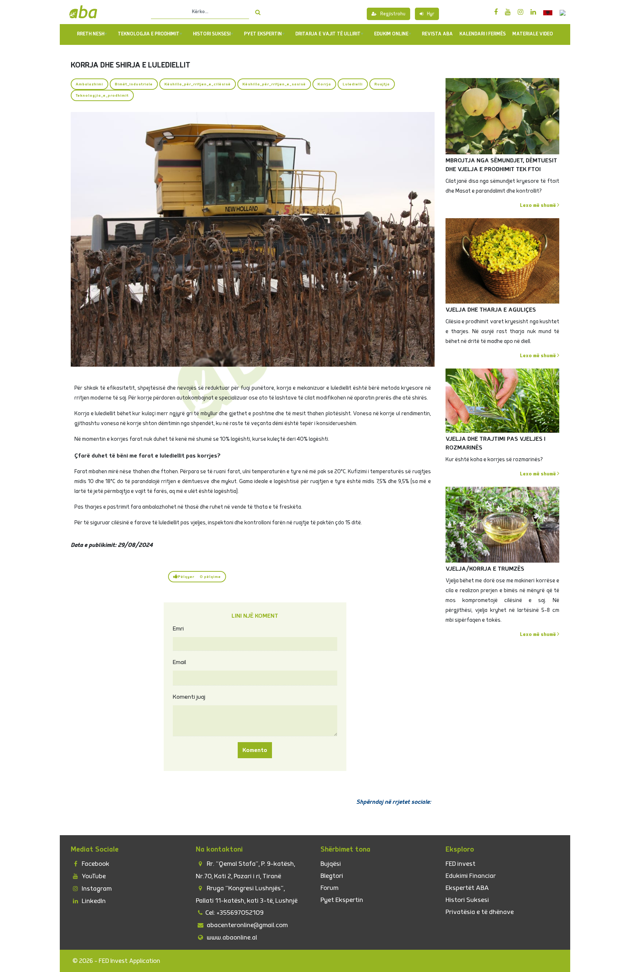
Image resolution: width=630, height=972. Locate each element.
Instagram (96, 888)
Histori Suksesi (211, 34)
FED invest (460, 864)
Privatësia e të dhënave (480, 912)
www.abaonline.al (231, 937)
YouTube (93, 876)
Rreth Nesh (90, 34)
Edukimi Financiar (471, 876)
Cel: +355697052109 (234, 913)
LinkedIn (93, 901)
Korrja (324, 84)
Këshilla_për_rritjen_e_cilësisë (197, 84)
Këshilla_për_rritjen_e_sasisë (274, 84)
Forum (329, 888)
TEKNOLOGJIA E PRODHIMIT (148, 34)
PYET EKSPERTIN (263, 34)
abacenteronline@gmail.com (246, 925)
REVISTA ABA (437, 34)
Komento (254, 750)
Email (179, 662)
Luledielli (353, 84)
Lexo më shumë (538, 205)
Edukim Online (391, 34)
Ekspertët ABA (467, 888)
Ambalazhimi (89, 84)
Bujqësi (330, 864)
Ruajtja (382, 84)
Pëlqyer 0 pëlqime (199, 576)
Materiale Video (532, 34)
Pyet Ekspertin (341, 900)
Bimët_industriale (134, 84)
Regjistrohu (392, 14)
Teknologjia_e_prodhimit (102, 95)
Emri (178, 628)
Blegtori (331, 876)
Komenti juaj (189, 697)
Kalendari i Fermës (482, 34)
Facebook (94, 864)
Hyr (430, 14)
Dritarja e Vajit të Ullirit (328, 34)
